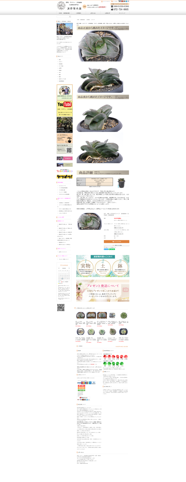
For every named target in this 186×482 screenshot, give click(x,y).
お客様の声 (107, 13)
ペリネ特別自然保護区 (63, 187)
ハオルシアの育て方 (63, 213)
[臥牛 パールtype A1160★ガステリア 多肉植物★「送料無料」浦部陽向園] (80, 317)
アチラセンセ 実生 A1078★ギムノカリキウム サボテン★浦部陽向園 (113, 338)
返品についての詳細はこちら (111, 247)
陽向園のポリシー (62, 242)
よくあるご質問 (61, 217)
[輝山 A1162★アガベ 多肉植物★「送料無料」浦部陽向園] (124, 317)
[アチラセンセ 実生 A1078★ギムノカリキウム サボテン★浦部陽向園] (113, 334)
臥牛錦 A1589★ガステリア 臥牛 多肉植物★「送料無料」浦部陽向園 (112, 322)
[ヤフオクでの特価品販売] (65, 178)
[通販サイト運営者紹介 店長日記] (65, 34)
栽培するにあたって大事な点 (64, 244)
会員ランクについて (62, 248)
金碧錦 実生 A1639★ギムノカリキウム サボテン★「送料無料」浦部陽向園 (123, 338)
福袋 (60, 76)
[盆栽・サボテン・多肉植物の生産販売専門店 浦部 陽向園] (69, 9)
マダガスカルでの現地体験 (64, 194)
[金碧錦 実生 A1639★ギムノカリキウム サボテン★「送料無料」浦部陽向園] (124, 334)
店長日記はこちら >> (61, 52)
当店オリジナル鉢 (62, 78)
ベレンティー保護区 (63, 192)
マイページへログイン (106, 1)
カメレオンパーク (62, 185)
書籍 (60, 74)
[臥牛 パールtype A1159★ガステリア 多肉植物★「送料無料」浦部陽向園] (91, 317)
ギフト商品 (61, 66)
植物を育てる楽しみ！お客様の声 (65, 232)
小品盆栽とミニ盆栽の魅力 (64, 202)
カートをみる (115, 1)
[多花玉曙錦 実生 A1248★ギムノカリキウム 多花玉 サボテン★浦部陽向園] (102, 334)
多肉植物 (88, 19)
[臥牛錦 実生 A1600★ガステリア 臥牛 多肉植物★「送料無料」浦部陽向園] (80, 334)
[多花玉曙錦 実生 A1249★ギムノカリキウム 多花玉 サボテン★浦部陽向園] (91, 334)
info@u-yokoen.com (113, 209)
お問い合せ (93, 13)
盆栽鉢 (60, 70)
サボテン (60, 61)
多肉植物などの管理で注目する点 (65, 211)
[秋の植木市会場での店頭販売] (65, 166)
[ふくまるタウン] (65, 172)
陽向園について (61, 220)
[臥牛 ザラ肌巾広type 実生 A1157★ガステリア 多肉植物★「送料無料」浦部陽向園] (102, 317)
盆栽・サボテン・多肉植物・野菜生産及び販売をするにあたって (64, 239)
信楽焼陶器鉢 (61, 81)
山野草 (60, 68)
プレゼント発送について (62, 255)
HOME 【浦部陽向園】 (64, 13)
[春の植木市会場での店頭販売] (65, 160)
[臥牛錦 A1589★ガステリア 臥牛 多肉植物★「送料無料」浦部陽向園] (113, 317)
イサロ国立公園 (62, 190)
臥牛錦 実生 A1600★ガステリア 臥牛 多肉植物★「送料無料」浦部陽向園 (80, 338)
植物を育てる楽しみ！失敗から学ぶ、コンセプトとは (64, 229)
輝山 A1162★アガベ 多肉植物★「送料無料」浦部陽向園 (123, 322)
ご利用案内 (78, 13)
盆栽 (60, 59)
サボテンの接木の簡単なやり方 (65, 208)
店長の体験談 (60, 182)
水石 (60, 72)
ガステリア (93, 19)
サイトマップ (122, 13)
